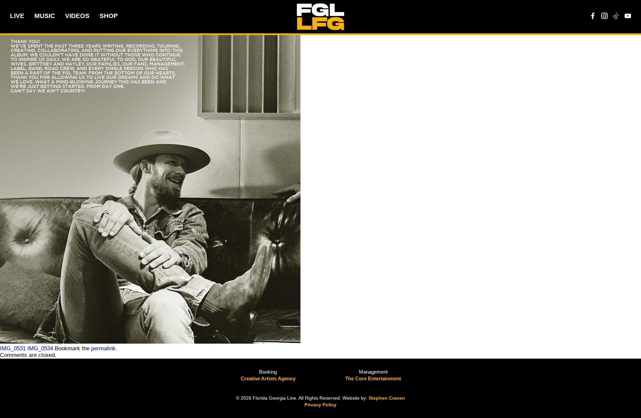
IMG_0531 (13, 348)
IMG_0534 (40, 348)
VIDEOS (77, 15)
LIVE (17, 15)
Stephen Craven (387, 398)
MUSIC (44, 15)
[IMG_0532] (150, 342)
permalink (103, 348)
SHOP (108, 15)
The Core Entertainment (373, 378)
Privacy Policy (320, 404)
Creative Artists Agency (268, 378)
